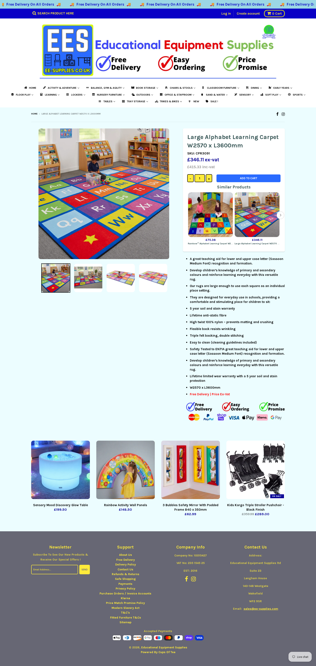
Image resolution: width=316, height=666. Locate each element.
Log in (226, 13)
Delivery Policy (125, 564)
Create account (248, 13)
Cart (277, 13)
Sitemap (125, 622)
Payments (125, 584)
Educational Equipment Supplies (164, 647)
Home (34, 114)
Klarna (125, 598)
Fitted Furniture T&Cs (125, 617)
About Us (125, 555)
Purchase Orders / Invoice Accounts (125, 593)
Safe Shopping (125, 579)
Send (84, 569)
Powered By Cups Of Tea (158, 652)
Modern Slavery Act (126, 608)
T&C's (125, 612)
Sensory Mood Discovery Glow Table (60, 505)
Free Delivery (125, 560)
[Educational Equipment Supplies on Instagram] (283, 114)
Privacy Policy (125, 588)
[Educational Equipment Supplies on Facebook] (277, 114)
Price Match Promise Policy (125, 603)
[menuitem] (30, 87)
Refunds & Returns (125, 574)
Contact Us (125, 569)
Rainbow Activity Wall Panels (125, 505)
